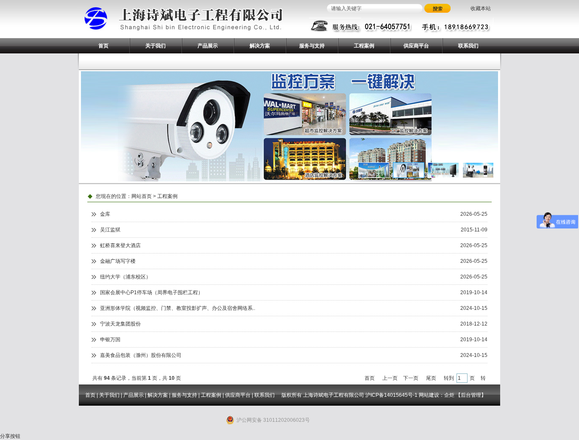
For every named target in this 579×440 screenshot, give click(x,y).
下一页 (410, 378)
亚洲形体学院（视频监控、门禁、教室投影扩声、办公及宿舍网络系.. (177, 308)
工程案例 (364, 46)
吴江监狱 (110, 230)
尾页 (431, 378)
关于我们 (155, 46)
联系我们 (468, 46)
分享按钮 (10, 436)
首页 (103, 46)
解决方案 (260, 46)
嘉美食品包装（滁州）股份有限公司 (140, 355)
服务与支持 (312, 46)
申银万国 (110, 340)
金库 (105, 214)
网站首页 (141, 196)
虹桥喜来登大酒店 (120, 245)
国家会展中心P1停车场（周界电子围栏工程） (151, 292)
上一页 (390, 378)
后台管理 (471, 395)
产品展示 (208, 46)
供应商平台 (416, 46)
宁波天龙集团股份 (120, 324)
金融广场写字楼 (118, 261)
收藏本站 (480, 8)
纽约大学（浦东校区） (125, 277)
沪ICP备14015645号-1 (391, 395)
